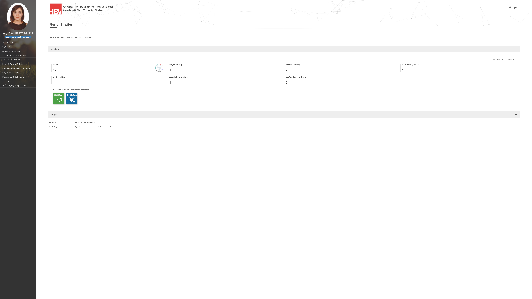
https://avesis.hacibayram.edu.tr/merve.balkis (93, 127)
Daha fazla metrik (505, 59)
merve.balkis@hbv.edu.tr (84, 122)
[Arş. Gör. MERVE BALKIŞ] (18, 16)
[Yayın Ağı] (159, 67)
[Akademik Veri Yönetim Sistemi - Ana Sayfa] (56, 8)
